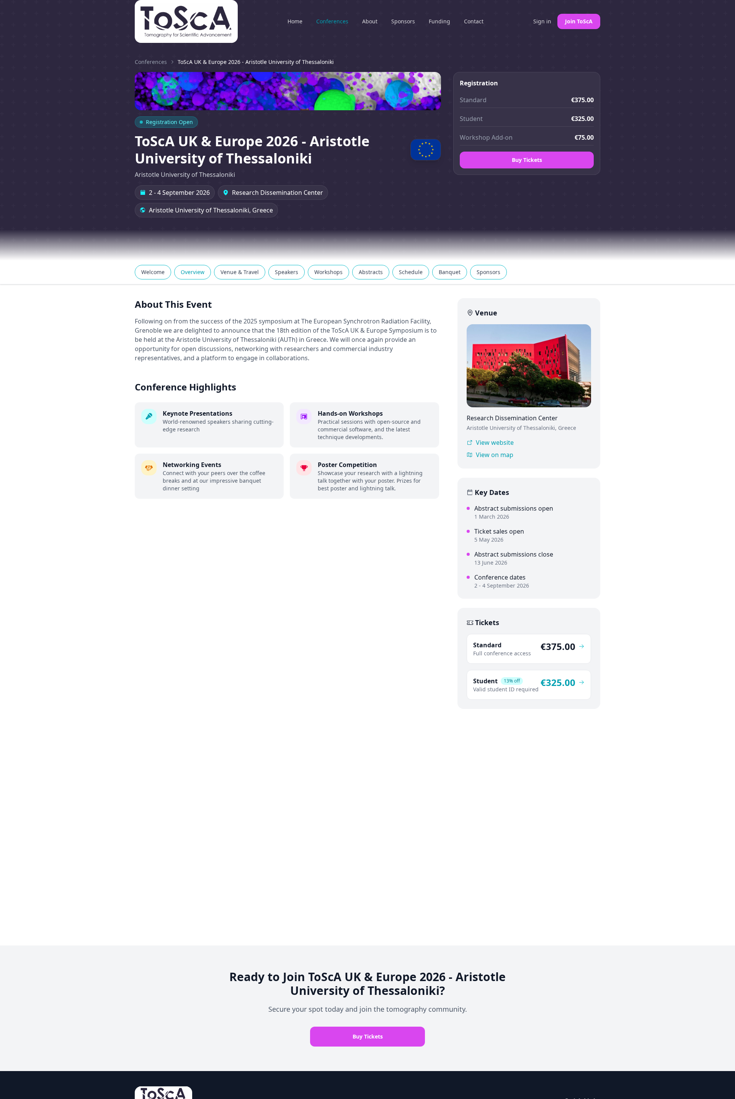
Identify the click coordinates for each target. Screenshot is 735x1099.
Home (294, 21)
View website (495, 442)
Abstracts (371, 272)
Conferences (332, 21)
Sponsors (403, 21)
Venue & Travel (239, 272)
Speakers (286, 272)
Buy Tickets (527, 159)
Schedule (411, 272)
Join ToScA (579, 21)
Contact (473, 21)
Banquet (450, 272)
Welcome (153, 272)
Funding (439, 21)
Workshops (328, 272)
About (369, 21)
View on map (494, 455)
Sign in (542, 21)
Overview (192, 272)
